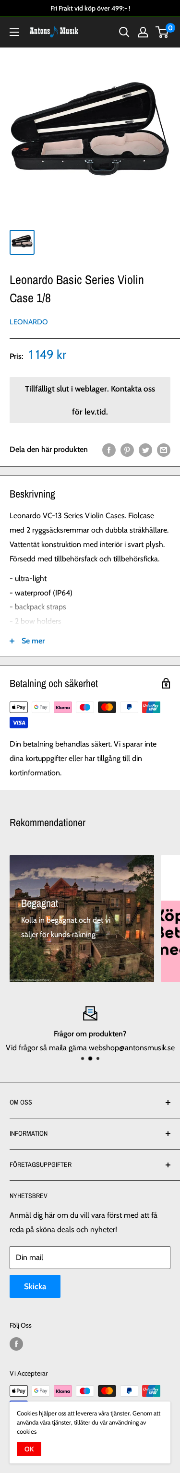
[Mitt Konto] (143, 32)
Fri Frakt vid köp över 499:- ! (90, 8)
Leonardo (29, 322)
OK (29, 1449)
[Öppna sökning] (124, 32)
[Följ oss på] (16, 1344)
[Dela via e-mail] (163, 449)
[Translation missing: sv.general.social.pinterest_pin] (127, 449)
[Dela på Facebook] (109, 449)
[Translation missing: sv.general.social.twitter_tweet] (145, 449)
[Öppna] (14, 32)
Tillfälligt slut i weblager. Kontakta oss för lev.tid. (90, 400)
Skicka (35, 1286)
